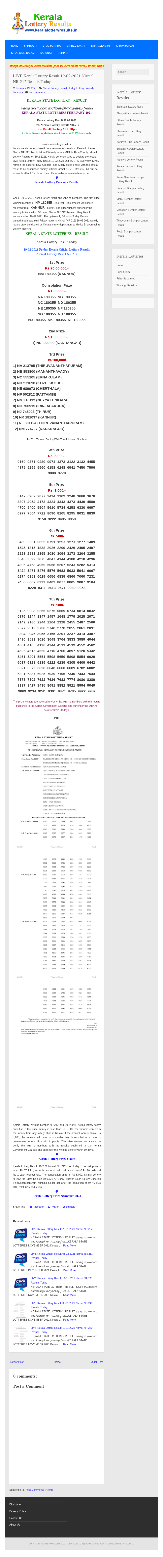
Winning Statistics (126, 285)
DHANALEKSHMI (100, 45)
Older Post (97, 1361)
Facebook (38, 1206)
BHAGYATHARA (52, 45)
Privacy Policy (17, 1511)
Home (14, 45)
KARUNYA (46, 53)
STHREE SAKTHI (75, 45)
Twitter (54, 1206)
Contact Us (15, 1518)
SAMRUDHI (30, 45)
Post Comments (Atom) (39, 1489)
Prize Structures (125, 278)
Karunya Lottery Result (129, 159)
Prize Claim (123, 271)
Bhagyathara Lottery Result (132, 113)
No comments (37, 92)
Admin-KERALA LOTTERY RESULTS (117, 1544)
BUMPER (63, 53)
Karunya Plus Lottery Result (132, 141)
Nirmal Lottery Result (55, 88)
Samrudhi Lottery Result (130, 106)
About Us (14, 1524)
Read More (69, 1245)
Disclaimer (15, 1504)
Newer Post (17, 1361)
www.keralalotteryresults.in (66, 1544)
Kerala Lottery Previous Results (56, 182)
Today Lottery (76, 88)
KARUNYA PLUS (125, 45)
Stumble (70, 1206)
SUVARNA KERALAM (23, 53)
